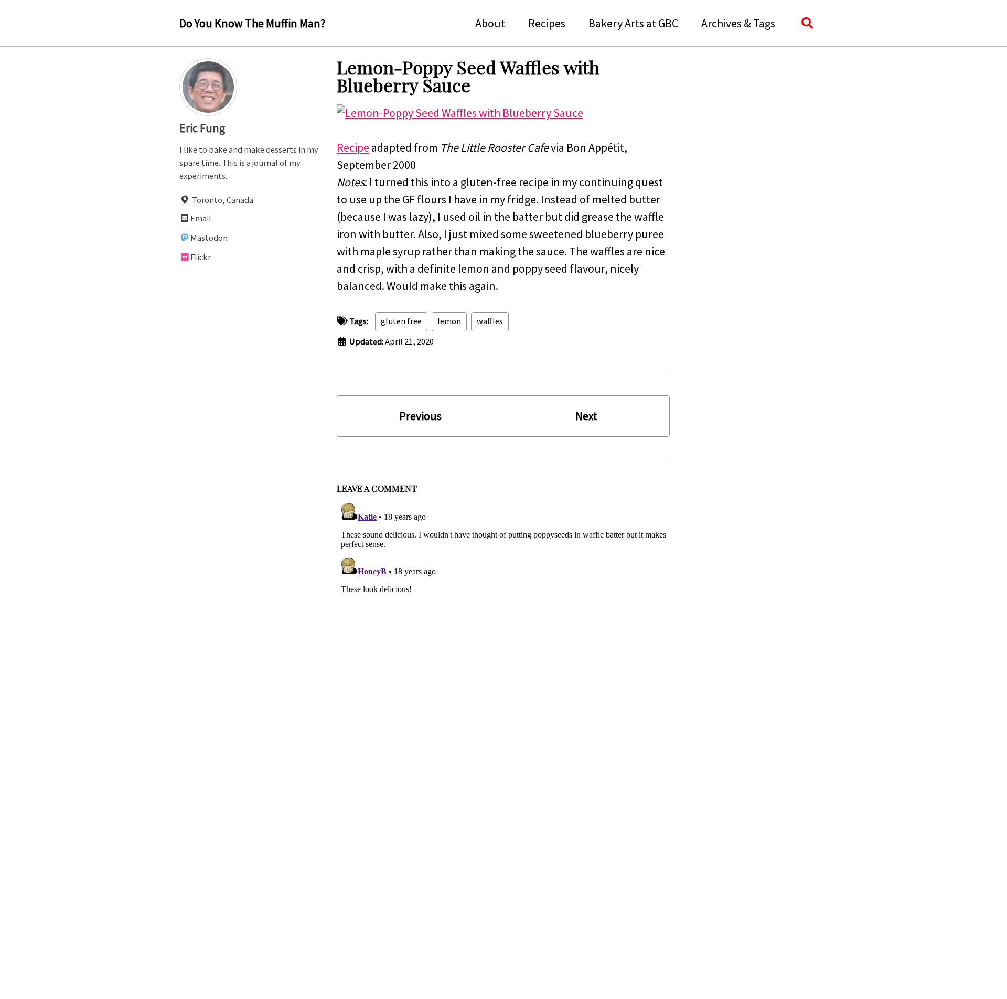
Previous (420, 416)
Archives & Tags (738, 23)
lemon (449, 321)
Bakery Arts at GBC (633, 23)
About (490, 23)
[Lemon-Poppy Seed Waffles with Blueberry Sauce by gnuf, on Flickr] (460, 111)
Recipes (546, 23)
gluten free (401, 321)
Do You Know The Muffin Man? (252, 23)
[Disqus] (503, 630)
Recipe (353, 147)
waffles (490, 321)
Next (586, 416)
